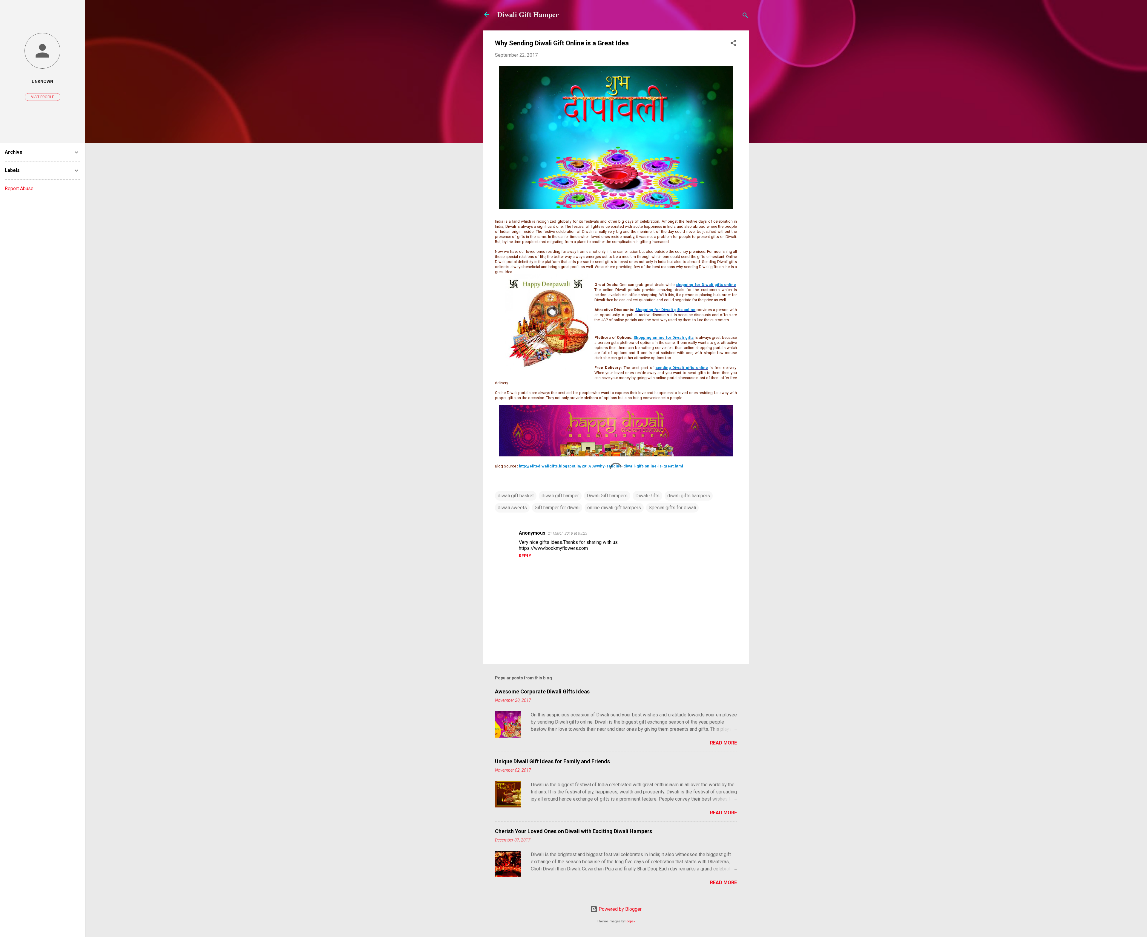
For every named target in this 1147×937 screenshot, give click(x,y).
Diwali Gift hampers (607, 495)
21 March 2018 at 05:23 (567, 533)
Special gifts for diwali (672, 507)
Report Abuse (19, 188)
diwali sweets (512, 507)
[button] (733, 44)
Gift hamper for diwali (557, 507)
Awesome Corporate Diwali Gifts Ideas (542, 691)
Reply (525, 555)
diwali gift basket (516, 495)
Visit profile (42, 97)
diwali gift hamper (560, 495)
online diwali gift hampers (614, 507)
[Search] (745, 16)
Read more (723, 743)
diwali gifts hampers (688, 495)
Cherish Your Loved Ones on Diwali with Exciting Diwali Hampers (573, 831)
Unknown (42, 81)
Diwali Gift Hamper (528, 14)
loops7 (630, 921)
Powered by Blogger (619, 909)
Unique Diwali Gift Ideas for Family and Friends (552, 761)
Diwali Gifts (647, 495)
